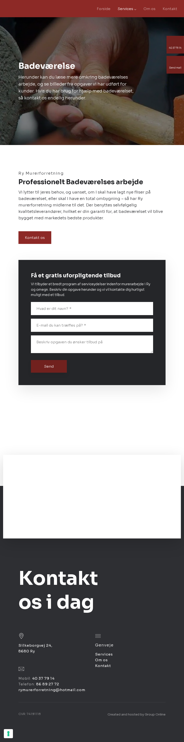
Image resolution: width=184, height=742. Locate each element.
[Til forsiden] (24, 8)
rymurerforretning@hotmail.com (51, 690)
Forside (103, 8)
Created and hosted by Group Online (137, 714)
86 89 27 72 (47, 684)
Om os (149, 8)
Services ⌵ (127, 8)
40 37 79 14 (43, 678)
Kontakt (170, 8)
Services (104, 654)
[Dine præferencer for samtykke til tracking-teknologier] (8, 733)
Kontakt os (35, 237)
